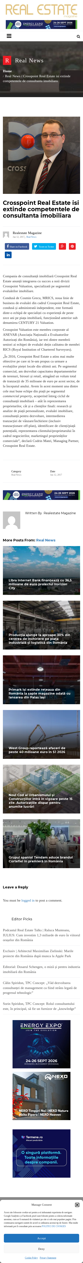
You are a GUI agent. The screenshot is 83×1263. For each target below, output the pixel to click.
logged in (28, 900)
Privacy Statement (48, 1257)
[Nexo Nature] (41, 1096)
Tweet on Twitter (46, 247)
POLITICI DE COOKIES (54, 1226)
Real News (29, 60)
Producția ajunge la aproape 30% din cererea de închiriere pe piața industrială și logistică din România (39, 639)
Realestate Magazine (27, 233)
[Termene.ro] (41, 1153)
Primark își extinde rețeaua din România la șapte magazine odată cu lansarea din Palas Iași (39, 693)
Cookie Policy (31, 1257)
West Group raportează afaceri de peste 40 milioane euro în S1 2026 (37, 750)
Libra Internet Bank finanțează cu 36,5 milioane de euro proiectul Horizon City (40, 584)
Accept (41, 1238)
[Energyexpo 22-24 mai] (41, 1044)
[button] (77, 1205)
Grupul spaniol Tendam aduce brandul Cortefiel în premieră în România (41, 859)
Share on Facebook (18, 247)
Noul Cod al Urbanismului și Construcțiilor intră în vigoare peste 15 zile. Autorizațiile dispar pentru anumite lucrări (40, 800)
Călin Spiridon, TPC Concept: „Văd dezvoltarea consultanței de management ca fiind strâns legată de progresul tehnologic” (40, 988)
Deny (41, 1248)
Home (7, 71)
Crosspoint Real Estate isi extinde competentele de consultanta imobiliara (41, 209)
